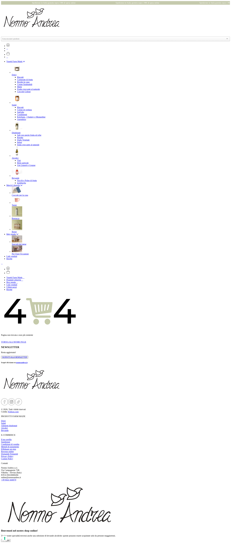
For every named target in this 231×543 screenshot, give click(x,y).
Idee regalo (11, 234)
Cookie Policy (7, 459)
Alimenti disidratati (9, 425)
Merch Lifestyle (13, 185)
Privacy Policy (7, 456)
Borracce (15, 218)
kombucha (21, 183)
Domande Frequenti (9, 454)
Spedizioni (5, 442)
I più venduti (11, 256)
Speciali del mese (19, 244)
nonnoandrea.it (22, 363)
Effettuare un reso (8, 449)
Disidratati (16, 133)
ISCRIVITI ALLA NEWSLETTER (14, 357)
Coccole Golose (24, 91)
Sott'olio (20, 112)
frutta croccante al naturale (28, 145)
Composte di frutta (25, 79)
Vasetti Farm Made (14, 61)
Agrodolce (21, 119)
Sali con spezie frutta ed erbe (29, 135)
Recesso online (7, 451)
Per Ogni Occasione (20, 254)
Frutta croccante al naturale (28, 89)
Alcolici (15, 158)
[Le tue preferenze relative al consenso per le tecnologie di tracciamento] (4, 538)
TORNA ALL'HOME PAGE (13, 342)
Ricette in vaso (23, 82)
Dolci (3, 421)
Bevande (15, 178)
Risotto (20, 137)
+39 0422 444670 (8, 480)
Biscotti (20, 77)
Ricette (9, 259)
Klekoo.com (13, 412)
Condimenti (22, 114)
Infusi (19, 142)
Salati (3, 423)
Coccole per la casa (20, 195)
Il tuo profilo (6, 439)
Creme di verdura (24, 110)
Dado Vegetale (23, 140)
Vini (19, 160)
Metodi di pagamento (10, 447)
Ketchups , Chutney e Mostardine (31, 117)
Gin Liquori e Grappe (26, 165)
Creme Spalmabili (24, 84)
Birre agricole (23, 163)
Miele (19, 87)
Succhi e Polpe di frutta (27, 180)
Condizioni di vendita (10, 444)
